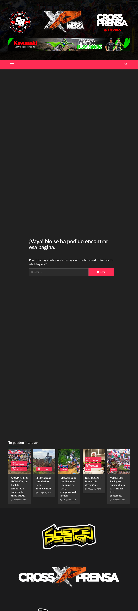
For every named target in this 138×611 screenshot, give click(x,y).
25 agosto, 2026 (94, 489)
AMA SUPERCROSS (18, 469)
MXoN (64, 470)
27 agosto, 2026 (20, 500)
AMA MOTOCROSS (18, 463)
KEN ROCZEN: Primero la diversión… (93, 481)
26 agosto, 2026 (69, 500)
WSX (88, 470)
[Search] (126, 64)
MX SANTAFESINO (43, 469)
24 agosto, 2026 (119, 500)
